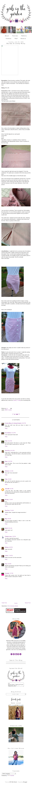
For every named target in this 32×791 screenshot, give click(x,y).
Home (15, 603)
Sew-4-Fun (7, 450)
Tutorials (15, 35)
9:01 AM (10, 528)
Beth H (6, 528)
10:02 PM (24, 423)
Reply (6, 428)
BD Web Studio (13, 782)
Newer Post (27, 602)
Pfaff (16, 38)
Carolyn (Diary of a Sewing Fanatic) (13, 423)
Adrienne (7, 471)
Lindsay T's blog (17, 400)
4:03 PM (11, 547)
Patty (6, 479)
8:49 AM (9, 518)
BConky (7, 499)
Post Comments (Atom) (13, 606)
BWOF (6, 410)
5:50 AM (9, 479)
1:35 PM (14, 536)
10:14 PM (10, 441)
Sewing (9, 410)
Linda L (6, 555)
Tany (6, 563)
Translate (12, 775)
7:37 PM (11, 573)
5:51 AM (11, 488)
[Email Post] (11, 408)
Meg (6, 518)
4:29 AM (9, 563)
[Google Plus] (18, 654)
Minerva (23, 38)
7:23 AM (11, 499)
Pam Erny (7, 510)
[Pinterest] (11, 654)
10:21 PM (12, 450)
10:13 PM (13, 432)
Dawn (6, 461)
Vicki (6, 441)
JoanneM (7, 488)
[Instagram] (14, 654)
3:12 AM (11, 471)
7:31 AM (12, 510)
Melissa (6, 547)
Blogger (25, 782)
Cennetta (7, 573)
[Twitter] (20, 654)
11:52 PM (10, 461)
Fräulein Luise (8, 536)
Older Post (4, 602)
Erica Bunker (8, 432)
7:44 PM (11, 555)
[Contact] (16, 654)
